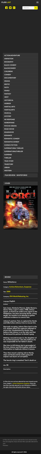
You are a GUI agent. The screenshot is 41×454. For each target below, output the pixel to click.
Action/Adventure (12, 55)
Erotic (7, 84)
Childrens (8, 71)
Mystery (7, 116)
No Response (9, 119)
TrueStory (8, 164)
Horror (7, 103)
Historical (8, 100)
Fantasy (7, 94)
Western (8, 170)
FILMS (6, 2)
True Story (8, 161)
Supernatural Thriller (13, 148)
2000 (8, 292)
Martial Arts (9, 106)
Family (7, 90)
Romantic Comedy (12, 138)
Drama (7, 81)
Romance (8, 135)
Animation (8, 58)
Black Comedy (10, 65)
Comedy (7, 74)
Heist (6, 97)
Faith (6, 87)
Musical (7, 113)
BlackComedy (10, 68)
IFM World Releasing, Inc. (19, 296)
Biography (8, 62)
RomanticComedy (11, 142)
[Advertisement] (20, 31)
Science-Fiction (10, 145)
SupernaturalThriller (13, 151)
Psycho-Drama (10, 126)
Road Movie (9, 129)
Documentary (10, 78)
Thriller (7, 158)
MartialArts (9, 110)
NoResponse (9, 122)
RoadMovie (9, 132)
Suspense (8, 154)
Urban (7, 167)
